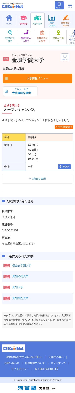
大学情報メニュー (37, 78)
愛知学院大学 (20, 298)
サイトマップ (58, 363)
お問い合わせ (11, 363)
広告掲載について (35, 363)
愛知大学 (17, 287)
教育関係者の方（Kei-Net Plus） (24, 357)
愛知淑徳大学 (20, 276)
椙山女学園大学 (21, 265)
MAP (66, 166)
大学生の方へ (56, 357)
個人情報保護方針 (45, 369)
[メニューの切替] (70, 5)
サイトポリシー (20, 369)
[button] (70, 37)
